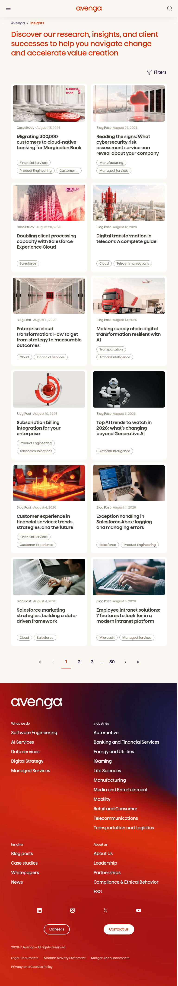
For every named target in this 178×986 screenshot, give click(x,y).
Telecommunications (133, 263)
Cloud (104, 263)
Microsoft (106, 637)
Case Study (25, 128)
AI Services (22, 742)
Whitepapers (25, 872)
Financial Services (34, 163)
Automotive (106, 732)
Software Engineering (34, 732)
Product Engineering (36, 170)
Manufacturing (111, 163)
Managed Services (113, 170)
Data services (25, 751)
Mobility (102, 799)
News (17, 882)
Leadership (105, 863)
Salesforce (28, 263)
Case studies (24, 863)
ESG (98, 891)
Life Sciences (107, 770)
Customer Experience (71, 170)
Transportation (111, 349)
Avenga (18, 23)
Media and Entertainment (121, 789)
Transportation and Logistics (124, 827)
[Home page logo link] (89, 8)
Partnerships (107, 872)
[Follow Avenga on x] (105, 910)
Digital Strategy (27, 761)
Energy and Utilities (114, 751)
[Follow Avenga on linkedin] (39, 910)
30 (112, 662)
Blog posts (22, 853)
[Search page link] (169, 8)
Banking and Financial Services (126, 742)
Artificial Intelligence (114, 357)
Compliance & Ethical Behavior (126, 882)
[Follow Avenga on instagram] (72, 910)
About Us (103, 853)
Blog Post (103, 128)
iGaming (103, 761)
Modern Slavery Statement (65, 958)
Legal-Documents (24, 958)
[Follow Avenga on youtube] (138, 910)
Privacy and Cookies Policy (32, 967)
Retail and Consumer (115, 808)
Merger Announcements (110, 958)
